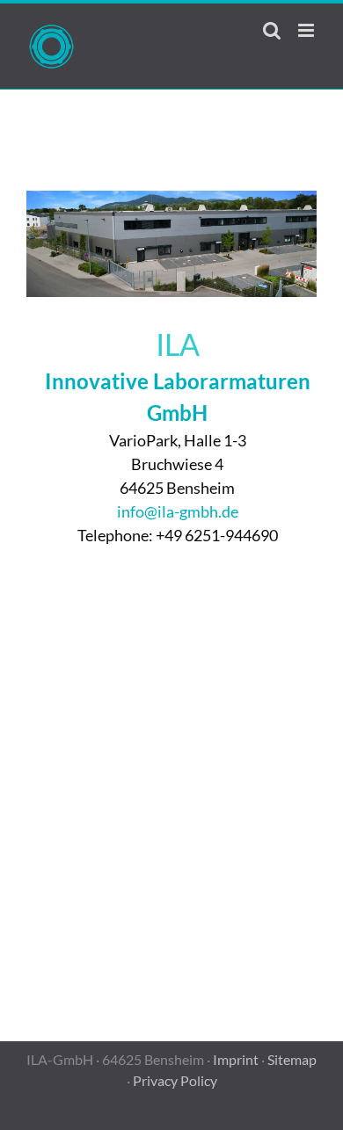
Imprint (236, 1059)
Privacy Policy (175, 1080)
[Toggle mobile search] (272, 30)
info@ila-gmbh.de (177, 511)
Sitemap (292, 1059)
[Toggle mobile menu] (307, 30)
